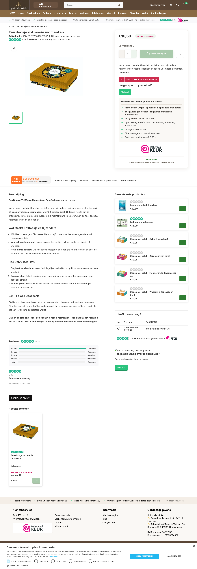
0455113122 (151, 322)
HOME (12, 13)
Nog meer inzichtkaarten (59, 39)
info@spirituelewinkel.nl (158, 328)
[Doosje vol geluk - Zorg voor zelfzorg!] (122, 256)
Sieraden (135, 13)
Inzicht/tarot (60, 13)
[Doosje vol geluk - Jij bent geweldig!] (122, 239)
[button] (66, 565)
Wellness (85, 13)
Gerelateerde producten (104, 180)
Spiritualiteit (33, 13)
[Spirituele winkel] (19, 5)
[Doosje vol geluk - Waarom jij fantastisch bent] (122, 292)
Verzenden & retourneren (68, 519)
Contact (59, 522)
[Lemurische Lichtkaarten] (122, 205)
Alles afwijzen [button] (174, 556)
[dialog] (98, 556)
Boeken (73, 13)
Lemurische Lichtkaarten (143, 205)
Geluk (145, 13)
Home (11, 26)
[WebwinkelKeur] (151, 149)
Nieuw (21, 13)
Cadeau (46, 13)
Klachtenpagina (110, 515)
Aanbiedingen (158, 13)
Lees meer (124, 72)
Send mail (121, 368)
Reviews (84, 180)
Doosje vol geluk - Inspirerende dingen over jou (153, 274)
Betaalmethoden (63, 515)
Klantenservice (157, 5)
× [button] (194, 546)
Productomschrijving (65, 180)
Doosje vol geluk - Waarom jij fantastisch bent (151, 293)
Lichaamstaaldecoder (141, 222)
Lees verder (53, 556)
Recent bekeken (129, 180)
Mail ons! (125, 92)
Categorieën (109, 522)
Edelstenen (98, 13)
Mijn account (61, 526)
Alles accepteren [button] (144, 556)
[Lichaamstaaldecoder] (122, 222)
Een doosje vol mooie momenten (32, 26)
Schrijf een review (20, 397)
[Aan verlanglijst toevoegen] (38, 417)
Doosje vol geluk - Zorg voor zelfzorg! (150, 256)
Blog (105, 519)
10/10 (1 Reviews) (29, 39)
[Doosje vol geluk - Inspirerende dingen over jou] (122, 273)
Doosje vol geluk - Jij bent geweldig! (149, 239)
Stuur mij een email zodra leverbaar (141, 79)
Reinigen (122, 13)
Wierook (111, 13)
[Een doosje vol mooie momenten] (25, 430)
